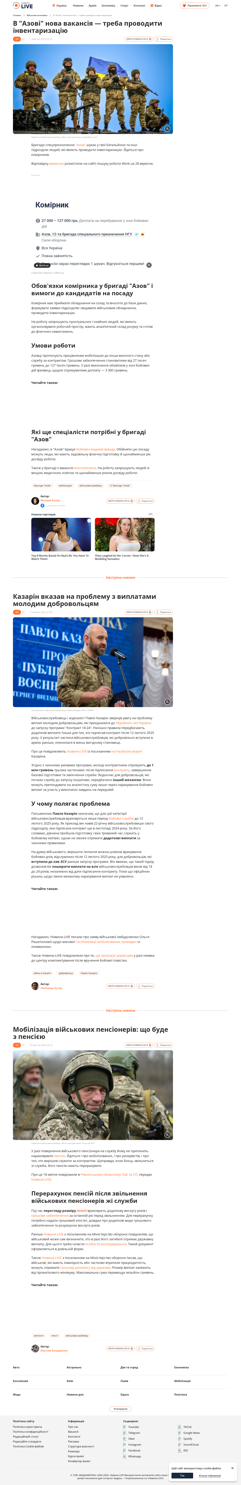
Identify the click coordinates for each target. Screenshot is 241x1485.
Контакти (74, 1436)
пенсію (59, 1156)
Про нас (73, 1427)
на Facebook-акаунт (126, 751)
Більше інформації (210, 1475)
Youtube (133, 1427)
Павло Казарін (89, 973)
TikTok (187, 1427)
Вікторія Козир (50, 500)
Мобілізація (182, 1381)
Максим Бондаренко (54, 1350)
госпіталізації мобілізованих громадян (106, 942)
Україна (61, 5)
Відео (158, 5)
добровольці (66, 973)
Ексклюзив (20, 1381)
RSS (185, 1450)
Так (182, 1475)
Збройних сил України (133, 723)
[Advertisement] (91, 185)
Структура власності (81, 1446)
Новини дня (75, 1394)
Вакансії (73, 1431)
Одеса (124, 1394)
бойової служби (121, 818)
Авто (16, 1367)
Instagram (134, 1444)
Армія (92, 5)
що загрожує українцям (114, 955)
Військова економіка (37, 15)
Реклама (73, 1441)
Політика (180, 1394)
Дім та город (129, 1367)
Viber (131, 1439)
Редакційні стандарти (27, 1441)
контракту (122, 770)
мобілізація (65, 485)
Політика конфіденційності (30, 1431)
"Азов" (80, 145)
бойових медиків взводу (95, 449)
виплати (38, 1335)
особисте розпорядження (105, 1244)
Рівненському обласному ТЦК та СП (109, 1174)
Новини (78, 5)
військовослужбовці (91, 485)
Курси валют (76, 1456)
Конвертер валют (79, 1461)
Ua (216, 5)
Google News (191, 1433)
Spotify (187, 1439)
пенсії (82, 1210)
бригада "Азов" (42, 485)
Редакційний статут (26, 1436)
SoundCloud (191, 1444)
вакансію (56, 163)
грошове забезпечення (50, 1215)
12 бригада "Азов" (120, 485)
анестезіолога (85, 468)
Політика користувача (27, 1427)
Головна (17, 15)
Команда (74, 1451)
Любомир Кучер (51, 988)
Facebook (134, 1450)
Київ (70, 1381)
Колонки (139, 5)
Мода (16, 1394)
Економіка (108, 5)
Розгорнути (120, 1408)
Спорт (124, 5)
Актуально (74, 1367)
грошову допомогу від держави (85, 1267)
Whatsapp (134, 1456)
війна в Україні (42, 973)
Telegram (134, 1433)
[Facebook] (42, 506)
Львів (124, 1381)
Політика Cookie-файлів (28, 1446)
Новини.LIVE (77, 751)
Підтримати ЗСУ (197, 5)
